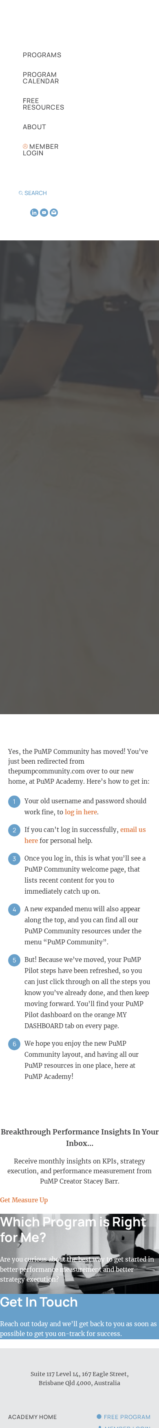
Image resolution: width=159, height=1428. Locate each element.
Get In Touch (39, 1302)
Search (35, 193)
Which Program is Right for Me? (73, 1229)
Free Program (127, 1417)
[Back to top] (143, 1408)
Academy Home (32, 1417)
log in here (81, 812)
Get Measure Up (24, 1200)
